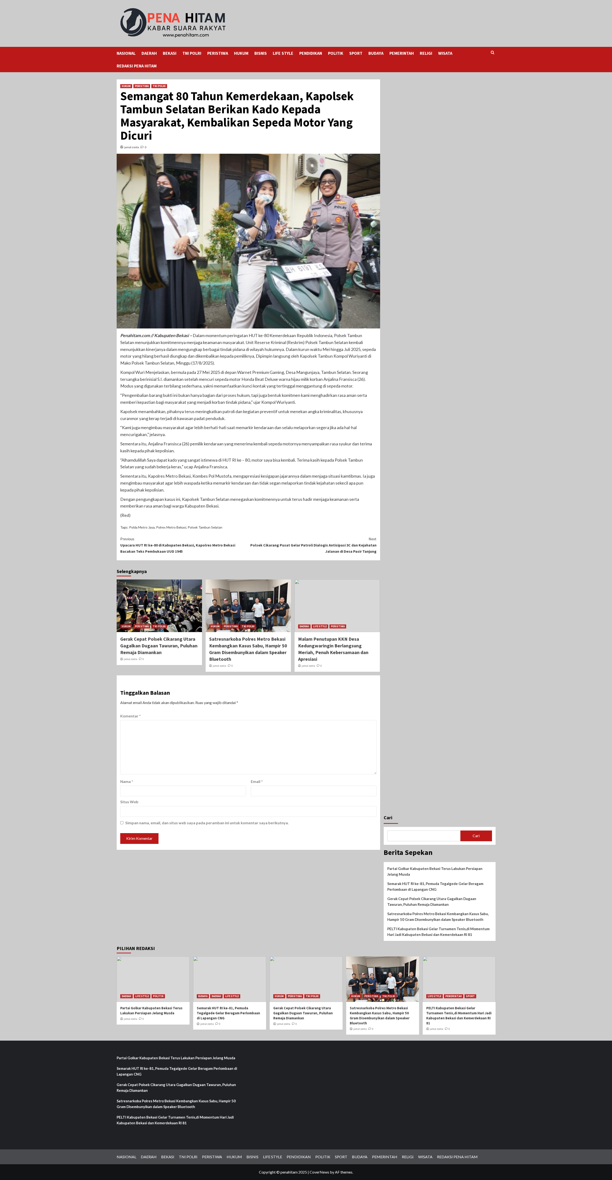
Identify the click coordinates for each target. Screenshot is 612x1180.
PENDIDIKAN (310, 53)
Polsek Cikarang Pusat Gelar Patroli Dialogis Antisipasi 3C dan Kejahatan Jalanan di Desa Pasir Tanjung (313, 544)
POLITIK (335, 53)
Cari (388, 817)
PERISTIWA (217, 53)
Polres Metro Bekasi (171, 527)
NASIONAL (126, 53)
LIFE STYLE (283, 53)
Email (257, 781)
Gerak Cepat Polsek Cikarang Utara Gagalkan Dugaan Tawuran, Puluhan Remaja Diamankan (158, 645)
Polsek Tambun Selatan (205, 527)
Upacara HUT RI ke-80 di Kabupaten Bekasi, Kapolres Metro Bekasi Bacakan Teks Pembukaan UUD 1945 (177, 544)
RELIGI (426, 53)
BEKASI (169, 53)
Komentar (130, 716)
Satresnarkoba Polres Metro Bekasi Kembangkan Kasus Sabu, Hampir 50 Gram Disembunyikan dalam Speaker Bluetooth (438, 917)
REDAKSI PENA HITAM (137, 66)
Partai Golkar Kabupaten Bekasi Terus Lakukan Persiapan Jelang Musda (434, 871)
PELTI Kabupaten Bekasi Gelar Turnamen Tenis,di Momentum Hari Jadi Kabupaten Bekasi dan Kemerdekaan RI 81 (438, 932)
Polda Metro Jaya (142, 527)
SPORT (355, 53)
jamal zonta (131, 147)
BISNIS (260, 53)
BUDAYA (375, 53)
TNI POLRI (191, 53)
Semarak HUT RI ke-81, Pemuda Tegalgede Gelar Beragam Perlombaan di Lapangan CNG (435, 886)
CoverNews (319, 1172)
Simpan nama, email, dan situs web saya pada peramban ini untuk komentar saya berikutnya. (207, 822)
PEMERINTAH (401, 53)
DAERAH (149, 53)
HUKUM (241, 53)
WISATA (445, 53)
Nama (126, 781)
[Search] (493, 53)
